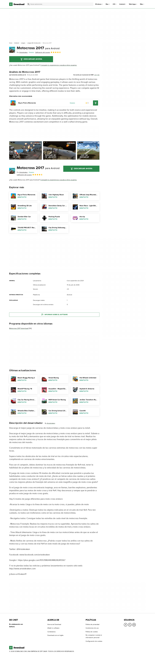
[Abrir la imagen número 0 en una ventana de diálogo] (25, 150)
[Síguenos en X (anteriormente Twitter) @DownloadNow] (129, 624)
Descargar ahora (33, 59)
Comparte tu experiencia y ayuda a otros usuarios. (58, 65)
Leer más (96, 75)
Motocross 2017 (38, 48)
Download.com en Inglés (55, 635)
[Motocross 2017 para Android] (12, 50)
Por (22, 52)
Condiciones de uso (92, 628)
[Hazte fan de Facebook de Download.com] (125, 624)
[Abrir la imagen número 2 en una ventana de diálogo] (93, 150)
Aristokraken (51, 423)
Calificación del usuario (42, 52)
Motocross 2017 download (18, 328)
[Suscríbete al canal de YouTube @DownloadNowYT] (134, 624)
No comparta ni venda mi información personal (94, 636)
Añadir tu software (53, 628)
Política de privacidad (92, 624)
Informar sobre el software (56, 314)
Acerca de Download (54, 624)
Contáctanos (51, 632)
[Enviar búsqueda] (28, 4)
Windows (98, 4)
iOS (114, 4)
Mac (107, 4)
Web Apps (132, 4)
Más (141, 4)
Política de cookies (92, 632)
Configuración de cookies (94, 641)
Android (122, 4)
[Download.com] (16, 4)
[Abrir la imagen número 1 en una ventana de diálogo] (59, 150)
